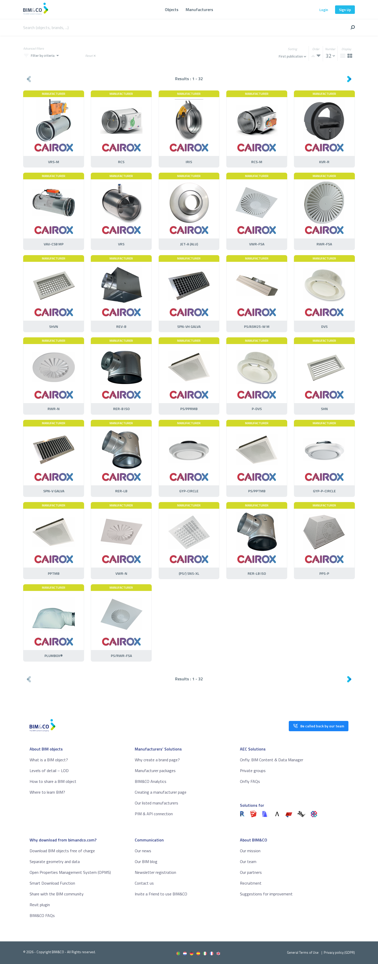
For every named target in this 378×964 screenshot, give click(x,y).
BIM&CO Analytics (150, 781)
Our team (248, 861)
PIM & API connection (154, 814)
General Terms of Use (303, 952)
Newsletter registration (155, 872)
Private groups (253, 770)
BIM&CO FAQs (42, 915)
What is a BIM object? (49, 760)
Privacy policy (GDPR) (339, 952)
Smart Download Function (52, 883)
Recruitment (251, 883)
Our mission (250, 851)
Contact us (144, 883)
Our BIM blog (146, 861)
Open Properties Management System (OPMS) (70, 872)
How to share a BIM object (53, 781)
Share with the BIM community (57, 894)
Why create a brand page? (157, 760)
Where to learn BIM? (47, 792)
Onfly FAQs (250, 781)
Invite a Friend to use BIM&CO (161, 894)
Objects (171, 9)
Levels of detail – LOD (49, 770)
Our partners (251, 872)
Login (323, 9)
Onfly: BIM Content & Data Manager (271, 760)
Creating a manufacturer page (160, 792)
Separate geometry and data (55, 861)
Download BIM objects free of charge (62, 851)
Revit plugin (40, 905)
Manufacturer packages (155, 770)
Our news (143, 851)
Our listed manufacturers (156, 803)
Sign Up (345, 9)
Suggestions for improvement (266, 894)
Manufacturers (199, 9)
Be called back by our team (322, 726)
